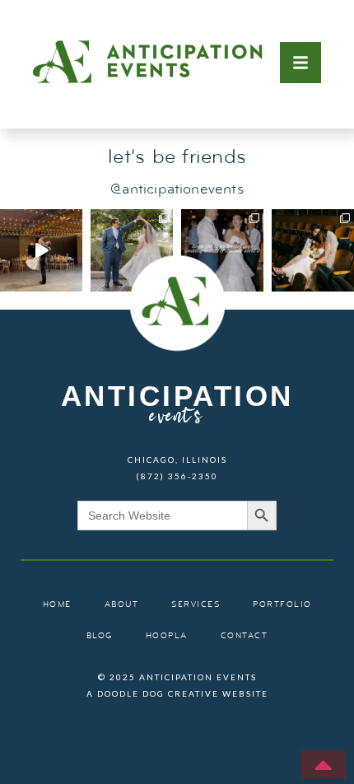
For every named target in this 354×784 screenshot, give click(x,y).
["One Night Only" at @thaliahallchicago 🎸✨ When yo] (313, 250)
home (57, 604)
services (195, 604)
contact (244, 636)
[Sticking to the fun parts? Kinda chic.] (222, 250)
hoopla (167, 636)
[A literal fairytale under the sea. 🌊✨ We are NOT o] (132, 250)
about (122, 604)
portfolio (282, 604)
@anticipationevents (176, 190)
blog (99, 636)
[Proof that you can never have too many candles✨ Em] (41, 250)
